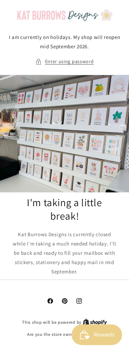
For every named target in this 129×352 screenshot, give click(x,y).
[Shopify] (95, 322)
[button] (64, 61)
